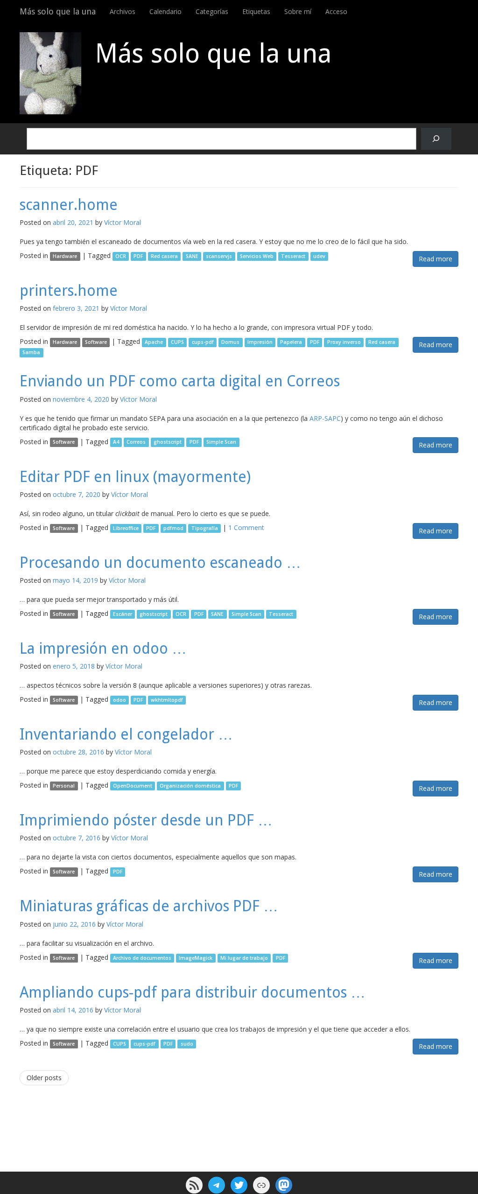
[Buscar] (436, 139)
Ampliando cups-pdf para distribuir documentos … (193, 992)
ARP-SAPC (325, 418)
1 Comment (246, 527)
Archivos (122, 11)
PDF (138, 256)
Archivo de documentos (142, 958)
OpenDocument (132, 785)
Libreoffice (126, 528)
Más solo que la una (58, 11)
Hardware (65, 256)
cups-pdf (203, 342)
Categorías (212, 11)
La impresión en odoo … (103, 648)
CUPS (177, 342)
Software (96, 342)
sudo (187, 1043)
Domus (230, 342)
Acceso (336, 11)
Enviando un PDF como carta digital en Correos (180, 381)
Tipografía (204, 528)
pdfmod (173, 528)
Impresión (260, 342)
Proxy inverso (344, 342)
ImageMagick (195, 958)
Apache (154, 342)
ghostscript (168, 442)
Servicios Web (257, 256)
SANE (192, 256)
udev (319, 256)
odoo (119, 700)
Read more (435, 258)
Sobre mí (297, 11)
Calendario (165, 11)
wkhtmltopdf (167, 700)
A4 (116, 442)
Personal (64, 785)
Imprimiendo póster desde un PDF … (146, 820)
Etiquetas (256, 11)
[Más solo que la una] (50, 73)
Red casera (164, 256)
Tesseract (293, 256)
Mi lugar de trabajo (244, 958)
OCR (120, 256)
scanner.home (69, 205)
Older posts (44, 1077)
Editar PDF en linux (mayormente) (135, 477)
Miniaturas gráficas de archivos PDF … (149, 906)
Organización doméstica (190, 785)
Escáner (122, 614)
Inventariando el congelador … (126, 734)
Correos (136, 442)
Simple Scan (221, 442)
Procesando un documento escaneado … (160, 563)
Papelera (291, 342)
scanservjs (219, 256)
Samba (31, 352)
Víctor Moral (122, 222)
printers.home (69, 291)
